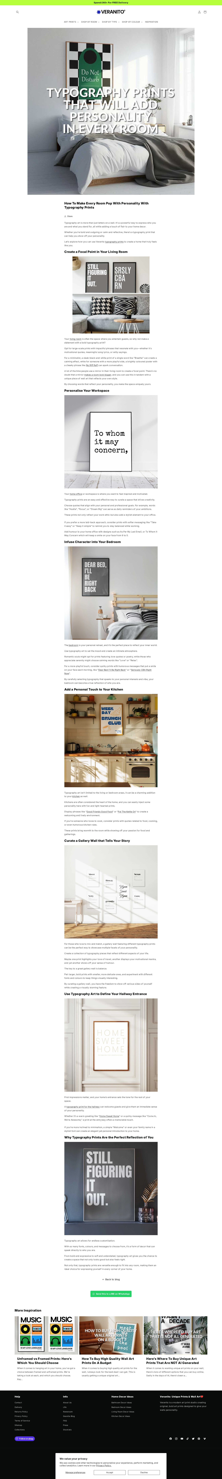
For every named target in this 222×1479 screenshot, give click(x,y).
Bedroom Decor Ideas (121, 1407)
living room (75, 339)
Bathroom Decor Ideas (122, 1402)
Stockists (67, 1430)
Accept (109, 1472)
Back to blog (112, 1279)
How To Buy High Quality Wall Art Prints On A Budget (108, 1361)
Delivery (18, 1407)
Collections (20, 1430)
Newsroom (68, 1412)
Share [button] (70, 216)
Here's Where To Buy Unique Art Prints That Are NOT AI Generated (172, 1361)
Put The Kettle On (127, 811)
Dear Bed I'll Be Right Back (112, 670)
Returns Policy (21, 1412)
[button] (17, 12)
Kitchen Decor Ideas (121, 1416)
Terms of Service (22, 1421)
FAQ (65, 1421)
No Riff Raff (92, 365)
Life (64, 1407)
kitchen (76, 796)
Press (65, 1425)
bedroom (73, 645)
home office (76, 494)
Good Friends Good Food (100, 811)
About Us (67, 1402)
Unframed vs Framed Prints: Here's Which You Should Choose (44, 1361)
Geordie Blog (69, 1416)
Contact (18, 1402)
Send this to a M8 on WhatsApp (113, 1294)
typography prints (114, 241)
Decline (144, 1472)
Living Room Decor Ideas (123, 1412)
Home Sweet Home (109, 1116)
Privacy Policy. (103, 1465)
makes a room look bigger (97, 374)
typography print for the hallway (83, 1106)
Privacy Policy (21, 1416)
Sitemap (18, 1425)
